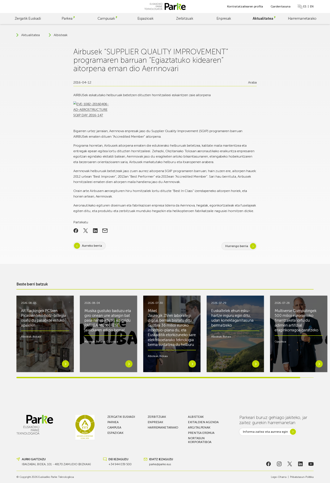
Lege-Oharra (278, 477)
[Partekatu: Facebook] (75, 230)
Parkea (67, 18)
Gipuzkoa (112, 341)
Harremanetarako (302, 18)
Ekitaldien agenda (203, 422)
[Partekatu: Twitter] (85, 230)
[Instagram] (279, 464)
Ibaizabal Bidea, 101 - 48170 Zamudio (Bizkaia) (56, 464)
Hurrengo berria (236, 246)
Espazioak (146, 18)
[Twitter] (289, 464)
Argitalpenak (199, 427)
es (304, 6)
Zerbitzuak (184, 18)
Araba (252, 82)
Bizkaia (37, 336)
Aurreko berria (92, 245)
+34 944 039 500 (119, 464)
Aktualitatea (263, 18)
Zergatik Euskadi (28, 18)
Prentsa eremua (201, 433)
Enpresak (224, 18)
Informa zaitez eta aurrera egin (265, 431)
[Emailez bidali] (105, 230)
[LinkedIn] (300, 464)
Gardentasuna (280, 6)
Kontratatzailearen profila (245, 6)
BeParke (100, 341)
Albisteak (60, 35)
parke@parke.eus (160, 464)
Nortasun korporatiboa (199, 440)
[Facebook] (268, 464)
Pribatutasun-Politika (301, 477)
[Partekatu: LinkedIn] (95, 230)
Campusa (114, 427)
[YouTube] (311, 464)
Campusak (106, 18)
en (311, 6)
